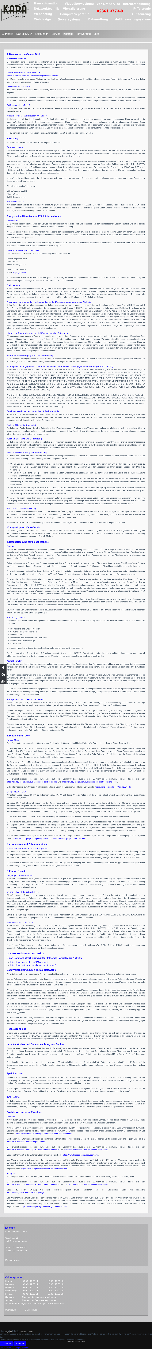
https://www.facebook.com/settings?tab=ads (26, 1142)
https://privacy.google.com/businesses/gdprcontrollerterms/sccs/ (89, 782)
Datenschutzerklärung (9, 1347)
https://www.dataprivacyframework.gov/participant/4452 (44, 1169)
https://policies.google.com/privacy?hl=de (113, 787)
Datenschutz (31, 1310)
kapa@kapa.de (19, 272)
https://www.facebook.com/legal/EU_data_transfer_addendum (33, 1150)
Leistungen (41, 33)
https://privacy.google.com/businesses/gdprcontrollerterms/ (32, 782)
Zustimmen (6, 1343)
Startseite (7, 33)
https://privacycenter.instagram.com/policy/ (25, 1193)
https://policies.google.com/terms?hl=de (70, 838)
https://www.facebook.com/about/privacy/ (80, 1155)
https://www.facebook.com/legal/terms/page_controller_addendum (44, 1134)
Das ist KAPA (24, 33)
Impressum (10, 1310)
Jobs (96, 33)
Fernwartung (83, 33)
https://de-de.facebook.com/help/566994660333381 (86, 1150)
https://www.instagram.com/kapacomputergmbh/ (33, 965)
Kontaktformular (12, 1260)
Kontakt (68, 33)
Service (56, 33)
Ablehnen (20, 1343)
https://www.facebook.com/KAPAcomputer (30, 962)
